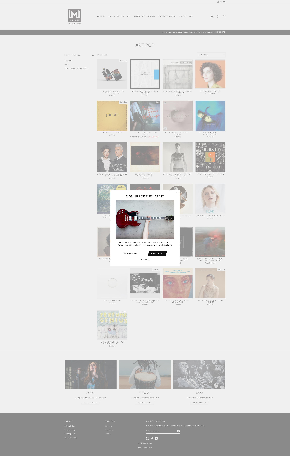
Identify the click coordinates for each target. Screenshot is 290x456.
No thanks (145, 259)
